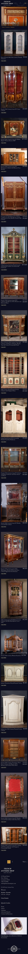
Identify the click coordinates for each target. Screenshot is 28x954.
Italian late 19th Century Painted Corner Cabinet (11, 729)
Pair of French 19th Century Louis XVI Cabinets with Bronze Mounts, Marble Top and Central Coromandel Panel (11, 344)
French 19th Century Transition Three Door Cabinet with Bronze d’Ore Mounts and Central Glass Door (11, 764)
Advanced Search (5, 912)
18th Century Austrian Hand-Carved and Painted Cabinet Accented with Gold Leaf (10, 266)
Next (25, 862)
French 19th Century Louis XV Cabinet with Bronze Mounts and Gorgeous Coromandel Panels (11, 847)
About (2, 908)
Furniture (7, 27)
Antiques (3, 910)
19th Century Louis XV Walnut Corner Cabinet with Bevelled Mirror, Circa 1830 (11, 621)
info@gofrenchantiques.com (8, 883)
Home (3, 27)
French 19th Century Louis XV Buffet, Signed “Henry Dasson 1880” (11, 140)
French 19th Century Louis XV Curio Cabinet (10, 110)
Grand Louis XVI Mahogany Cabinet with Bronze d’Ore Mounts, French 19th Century (11, 218)
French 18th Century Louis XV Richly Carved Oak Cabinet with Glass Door (11, 819)
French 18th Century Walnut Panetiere (11, 655)
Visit (4, 936)
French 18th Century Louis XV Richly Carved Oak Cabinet (11, 523)
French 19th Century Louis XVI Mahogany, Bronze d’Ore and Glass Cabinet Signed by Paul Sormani (10, 570)
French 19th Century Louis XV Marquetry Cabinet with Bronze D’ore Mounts (11, 168)
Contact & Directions (6, 914)
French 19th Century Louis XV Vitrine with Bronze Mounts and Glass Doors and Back (11, 474)
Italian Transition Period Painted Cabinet (11, 683)
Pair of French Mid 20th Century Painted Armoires (11, 58)
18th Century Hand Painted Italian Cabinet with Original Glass (10, 390)
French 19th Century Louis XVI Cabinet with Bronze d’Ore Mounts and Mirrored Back (11, 302)
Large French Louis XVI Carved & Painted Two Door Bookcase (10, 439)
